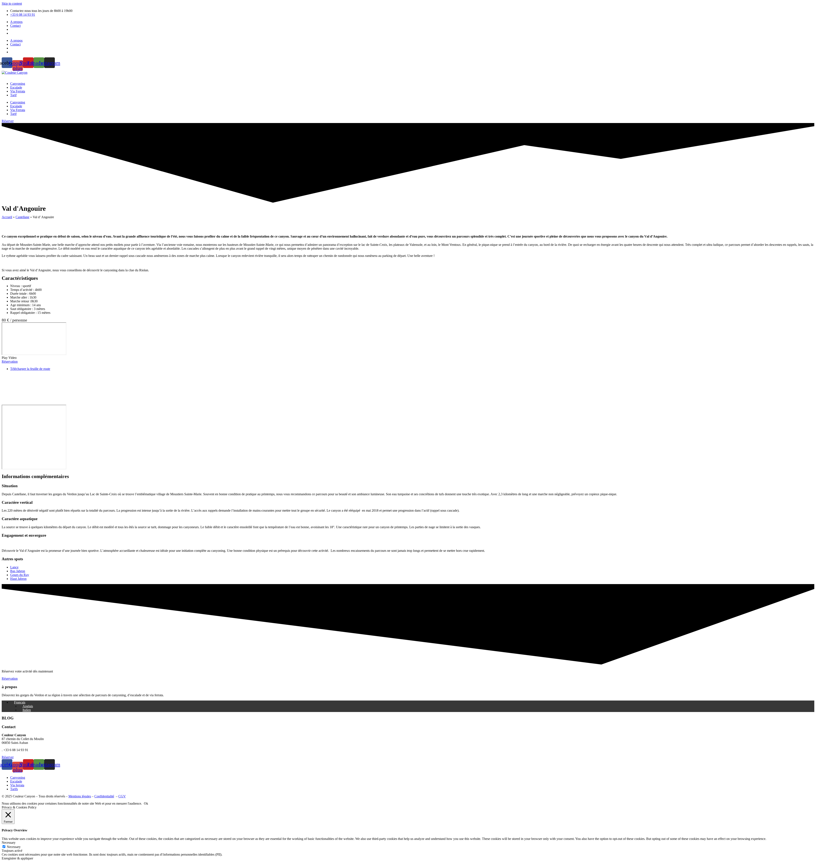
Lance (14, 567)
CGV (122, 796)
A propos (16, 22)
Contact (15, 25)
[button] (408, 358)
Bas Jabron (17, 571)
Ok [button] (146, 803)
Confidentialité (104, 796)
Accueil (7, 217)
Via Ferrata (17, 91)
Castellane (22, 217)
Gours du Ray (19, 575)
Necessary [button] (9, 842)
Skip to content (12, 3)
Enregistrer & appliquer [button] (17, 858)
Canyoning (17, 83)
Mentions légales (79, 796)
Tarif (13, 95)
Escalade (16, 87)
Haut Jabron (18, 578)
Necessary (14, 847)
